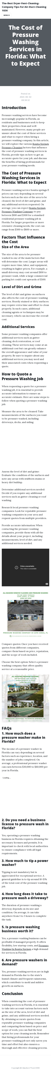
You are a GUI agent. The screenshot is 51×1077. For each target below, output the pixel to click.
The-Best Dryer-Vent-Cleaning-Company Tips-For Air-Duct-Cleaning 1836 (24, 7)
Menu (6, 15)
